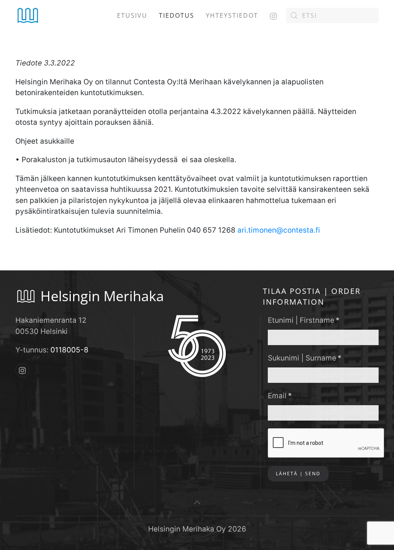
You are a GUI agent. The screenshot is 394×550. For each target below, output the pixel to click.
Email (280, 395)
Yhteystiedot (232, 15)
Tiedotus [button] (176, 15)
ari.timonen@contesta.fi (278, 230)
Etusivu (132, 15)
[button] (197, 502)
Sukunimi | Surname (305, 358)
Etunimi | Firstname (304, 320)
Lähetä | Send (298, 473)
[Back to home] (27, 15)
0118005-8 (69, 349)
